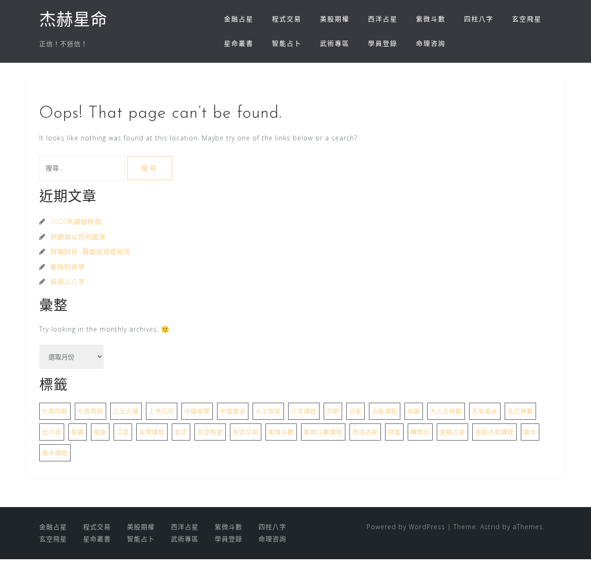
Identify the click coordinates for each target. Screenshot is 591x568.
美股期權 (335, 18)
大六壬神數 (446, 411)
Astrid (490, 526)
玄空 (181, 432)
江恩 (122, 432)
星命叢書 (238, 43)
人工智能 (268, 411)
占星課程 (385, 411)
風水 (530, 432)
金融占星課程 (494, 432)
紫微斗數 (431, 18)
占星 (355, 411)
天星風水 (485, 411)
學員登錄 (383, 43)
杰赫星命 (73, 21)
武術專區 (335, 43)
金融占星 (238, 18)
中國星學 (197, 411)
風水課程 (55, 452)
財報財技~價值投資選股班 (90, 251)
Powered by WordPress (406, 526)
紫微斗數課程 (323, 432)
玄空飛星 (527, 18)
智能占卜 (287, 43)
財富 (394, 432)
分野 (332, 411)
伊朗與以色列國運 (78, 236)
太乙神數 (520, 411)
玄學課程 (152, 432)
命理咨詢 (431, 43)
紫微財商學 (67, 266)
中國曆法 (233, 411)
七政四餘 (55, 411)
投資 (77, 432)
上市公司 (162, 411)
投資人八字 (67, 281)
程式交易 (287, 18)
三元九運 (126, 411)
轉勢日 (420, 432)
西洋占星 (383, 18)
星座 (100, 432)
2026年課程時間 (76, 221)
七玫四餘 (90, 411)
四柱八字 (479, 18)
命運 (413, 411)
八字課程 (304, 411)
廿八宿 (51, 432)
